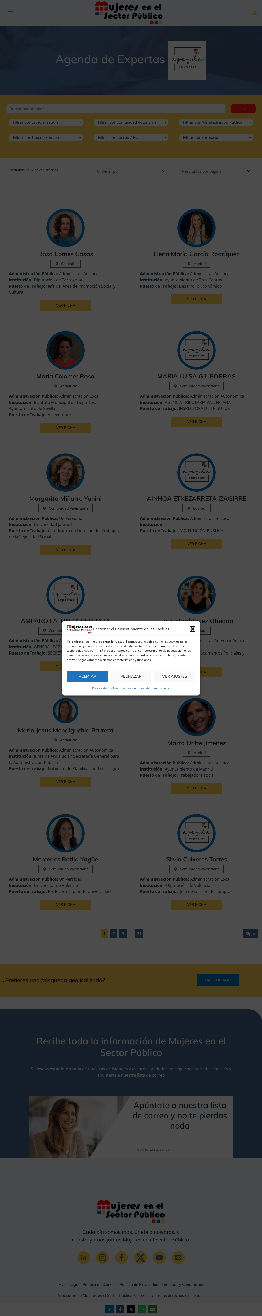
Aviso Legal (162, 688)
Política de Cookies (105, 688)
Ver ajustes (174, 676)
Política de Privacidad (136, 688)
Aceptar (87, 676)
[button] (192, 628)
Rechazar (131, 676)
